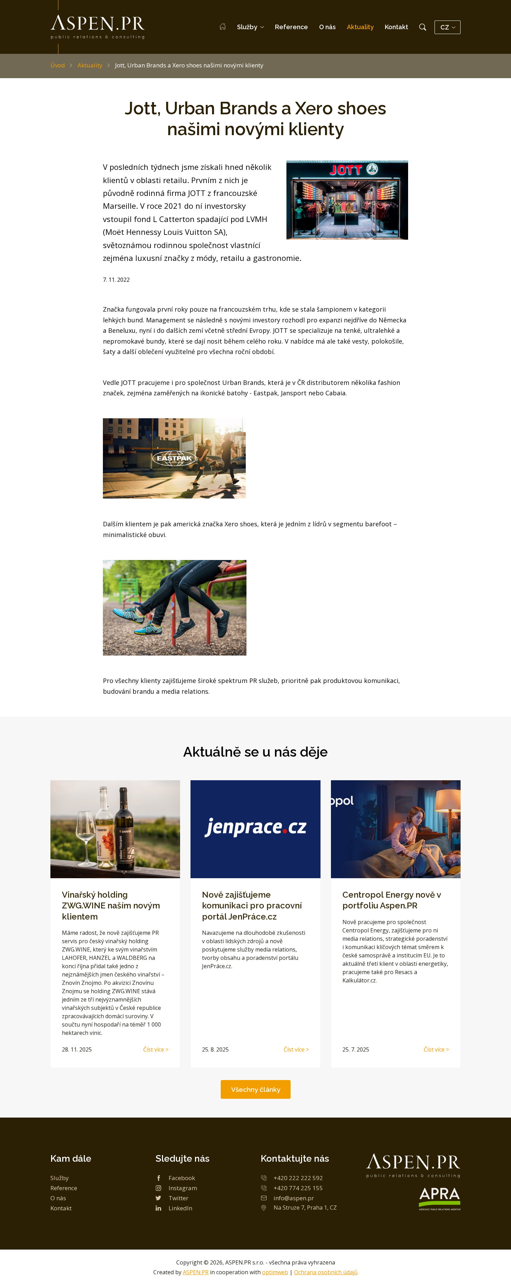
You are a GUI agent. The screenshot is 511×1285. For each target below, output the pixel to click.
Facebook (182, 1178)
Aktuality (360, 27)
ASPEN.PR (196, 1272)
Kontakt (396, 27)
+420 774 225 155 (298, 1188)
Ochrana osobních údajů (326, 1272)
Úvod (57, 65)
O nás (327, 27)
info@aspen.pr (294, 1198)
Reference (291, 27)
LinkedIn (180, 1208)
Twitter (178, 1198)
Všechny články (255, 1089)
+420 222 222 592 (298, 1178)
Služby (247, 27)
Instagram (183, 1188)
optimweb (275, 1272)
